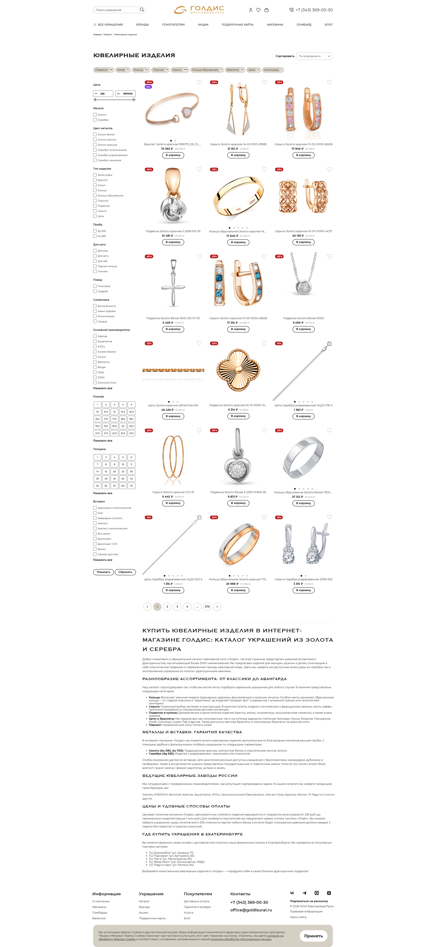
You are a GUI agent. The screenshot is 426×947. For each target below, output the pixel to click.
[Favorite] (258, 10)
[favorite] (199, 82)
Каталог (144, 901)
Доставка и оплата (196, 901)
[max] (318, 894)
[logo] (199, 13)
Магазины (275, 24)
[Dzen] (330, 894)
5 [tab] (247, 228)
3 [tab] (238, 228)
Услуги (188, 912)
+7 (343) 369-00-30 (313, 10)
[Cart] (267, 10)
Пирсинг (158, 69)
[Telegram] (305, 894)
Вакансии (99, 918)
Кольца (138, 69)
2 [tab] (175, 141)
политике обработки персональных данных (240, 939)
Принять (313, 936)
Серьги (177, 69)
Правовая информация (306, 911)
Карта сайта (298, 917)
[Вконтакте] (293, 894)
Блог (329, 24)
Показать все (102, 388)
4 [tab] (242, 228)
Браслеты (233, 69)
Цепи (251, 69)
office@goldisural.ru (251, 910)
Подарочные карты (237, 24)
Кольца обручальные (205, 69)
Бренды (142, 24)
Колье (121, 69)
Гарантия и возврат (197, 907)
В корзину (173, 155)
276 (207, 606)
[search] (142, 10)
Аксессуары (271, 69)
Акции (203, 24)
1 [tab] (171, 141)
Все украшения (110, 24)
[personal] (250, 10)
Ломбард (304, 24)
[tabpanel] (173, 109)
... (197, 606)
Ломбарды (99, 912)
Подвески (101, 69)
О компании (100, 901)
